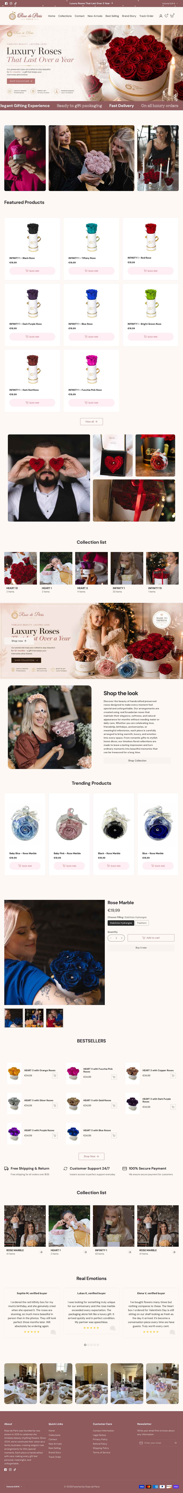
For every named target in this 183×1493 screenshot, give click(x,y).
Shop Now (89, 1156)
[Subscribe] (175, 1443)
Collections (65, 16)
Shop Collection (137, 760)
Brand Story (129, 16)
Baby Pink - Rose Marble (67, 853)
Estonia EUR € (169, 3)
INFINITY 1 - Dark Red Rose (24, 390)
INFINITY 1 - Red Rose (139, 257)
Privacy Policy (100, 1439)
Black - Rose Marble (109, 853)
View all (89, 421)
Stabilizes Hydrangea (121, 923)
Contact (79, 16)
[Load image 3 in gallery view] (54, 1018)
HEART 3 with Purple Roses (39, 1130)
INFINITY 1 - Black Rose (22, 258)
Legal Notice (99, 1435)
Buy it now (141, 947)
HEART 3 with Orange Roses (39, 1070)
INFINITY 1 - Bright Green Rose (144, 324)
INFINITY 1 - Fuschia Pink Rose (85, 390)
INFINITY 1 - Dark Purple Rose (25, 324)
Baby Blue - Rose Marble (23, 853)
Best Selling (112, 16)
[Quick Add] (42, 710)
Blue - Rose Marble (153, 853)
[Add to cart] (55, 1075)
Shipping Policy (101, 1448)
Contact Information (103, 1430)
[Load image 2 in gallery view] (34, 1018)
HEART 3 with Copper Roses (158, 1070)
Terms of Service (101, 1452)
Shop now (17, 640)
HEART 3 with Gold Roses (97, 1100)
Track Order (146, 16)
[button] (89, 95)
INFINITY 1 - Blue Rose (80, 324)
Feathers (143, 923)
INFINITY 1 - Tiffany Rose (82, 258)
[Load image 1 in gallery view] (13, 1018)
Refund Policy (100, 1443)
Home (51, 16)
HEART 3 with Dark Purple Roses (157, 1100)
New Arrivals (95, 16)
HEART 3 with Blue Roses (97, 1130)
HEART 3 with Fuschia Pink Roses (98, 1070)
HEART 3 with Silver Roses (38, 1100)
